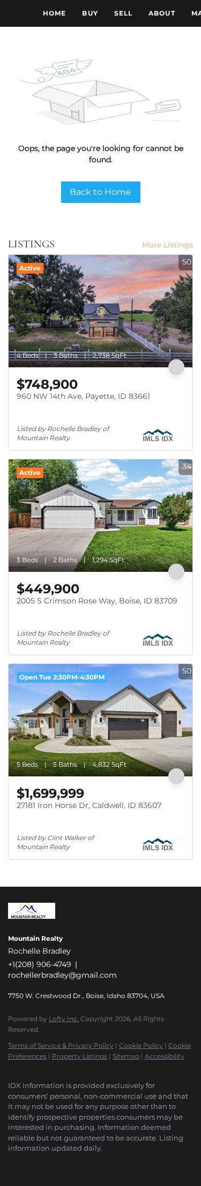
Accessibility (164, 1056)
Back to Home (100, 192)
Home (54, 13)
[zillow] (56, 1164)
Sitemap (126, 1056)
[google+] (120, 1164)
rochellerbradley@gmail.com (62, 975)
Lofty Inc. (64, 1019)
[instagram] (77, 1164)
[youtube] (99, 1164)
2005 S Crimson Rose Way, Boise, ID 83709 (97, 601)
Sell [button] (123, 13)
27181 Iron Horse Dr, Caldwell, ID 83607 (89, 805)
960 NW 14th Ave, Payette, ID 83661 (83, 396)
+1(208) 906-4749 (39, 964)
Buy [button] (90, 13)
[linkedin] (34, 1164)
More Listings (167, 245)
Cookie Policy (141, 1045)
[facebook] (13, 1164)
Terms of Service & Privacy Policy (61, 1045)
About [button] (161, 13)
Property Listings (79, 1056)
